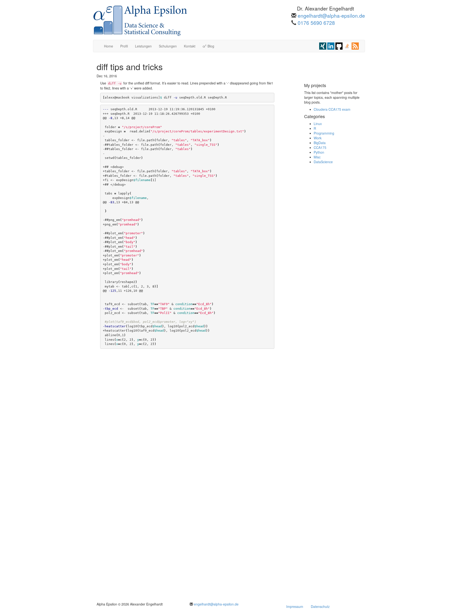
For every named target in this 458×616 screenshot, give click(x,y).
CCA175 (320, 147)
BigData (320, 142)
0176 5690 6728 (316, 22)
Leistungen (143, 46)
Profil (124, 46)
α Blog (208, 45)
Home (108, 46)
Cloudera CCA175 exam (332, 109)
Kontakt (189, 46)
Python (319, 152)
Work (318, 138)
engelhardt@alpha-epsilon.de (331, 15)
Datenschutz (320, 606)
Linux (318, 123)
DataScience (323, 161)
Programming (324, 133)
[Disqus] (187, 410)
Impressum (294, 606)
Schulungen (168, 46)
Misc (317, 157)
